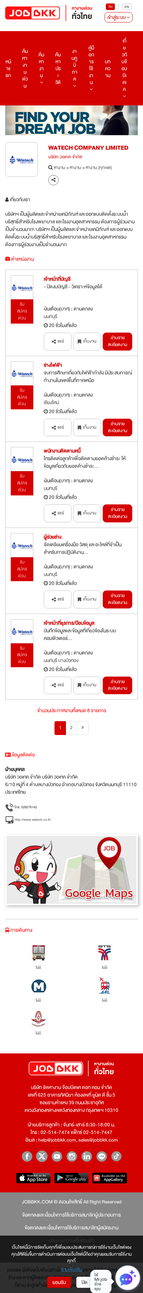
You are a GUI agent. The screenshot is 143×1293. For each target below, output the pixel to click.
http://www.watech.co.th (32, 819)
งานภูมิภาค (74, 65)
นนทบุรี (50, 316)
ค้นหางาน (41, 65)
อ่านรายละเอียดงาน (117, 341)
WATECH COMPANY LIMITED (88, 148)
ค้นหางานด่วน (25, 68)
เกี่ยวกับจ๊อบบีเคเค (124, 65)
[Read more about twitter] (42, 1156)
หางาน (59, 168)
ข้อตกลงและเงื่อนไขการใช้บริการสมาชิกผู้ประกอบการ (71, 1215)
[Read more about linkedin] (86, 1156)
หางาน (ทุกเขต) (99, 168)
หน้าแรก (8, 68)
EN (127, 7)
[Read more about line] (101, 1156)
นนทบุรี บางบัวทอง (61, 660)
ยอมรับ (59, 1282)
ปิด (84, 1282)
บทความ (107, 68)
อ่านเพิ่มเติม (71, 1269)
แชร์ (61, 341)
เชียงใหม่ (51, 402)
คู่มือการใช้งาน (91, 65)
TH (110, 7)
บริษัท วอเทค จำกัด (65, 157)
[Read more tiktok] (116, 1156)
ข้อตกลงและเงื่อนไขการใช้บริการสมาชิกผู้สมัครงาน (71, 1227)
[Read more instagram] (71, 1156)
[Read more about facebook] (27, 1156)
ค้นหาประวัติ (58, 68)
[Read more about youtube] (56, 1156)
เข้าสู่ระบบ (117, 17)
